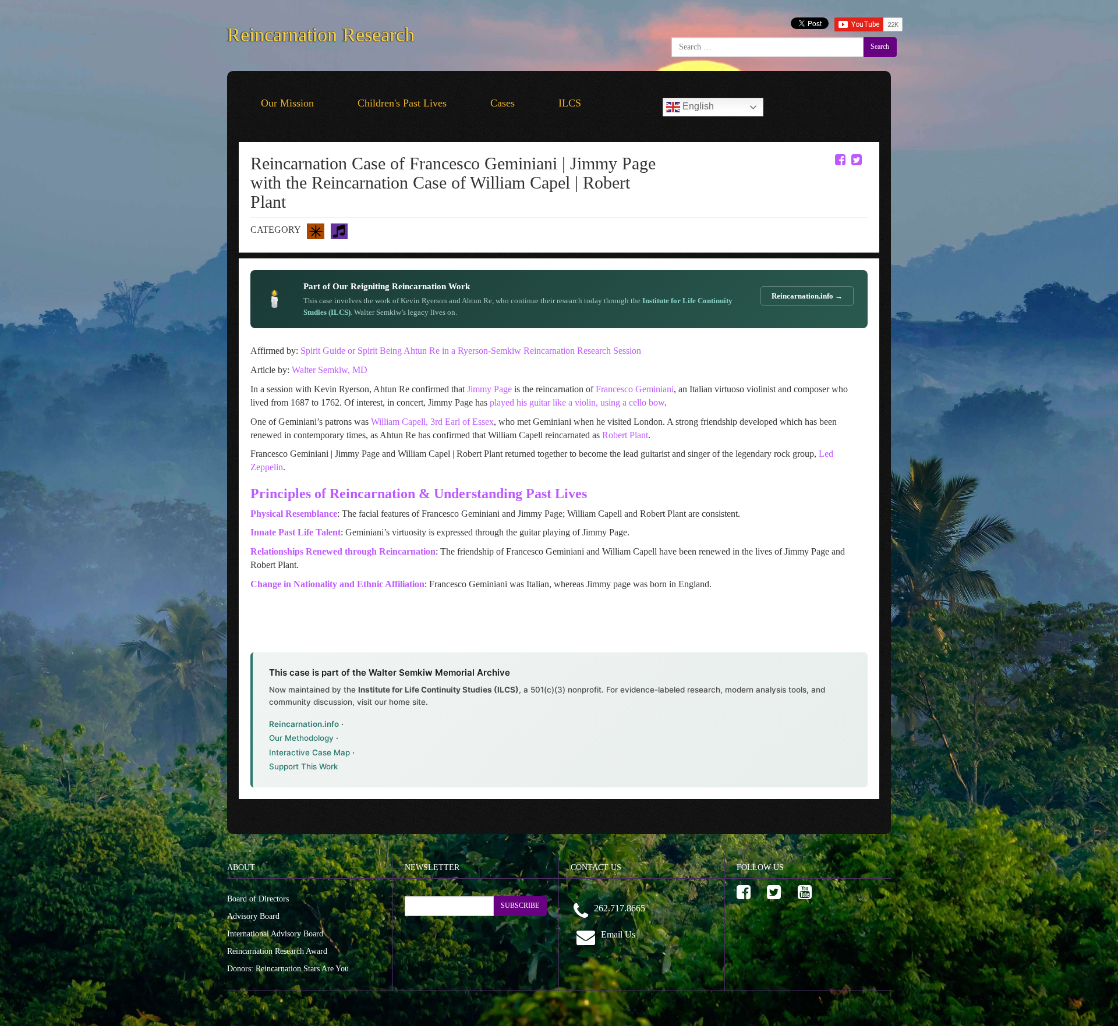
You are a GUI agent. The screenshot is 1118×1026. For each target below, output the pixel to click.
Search (880, 46)
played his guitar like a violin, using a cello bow (577, 402)
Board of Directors (258, 898)
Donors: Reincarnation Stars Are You (288, 968)
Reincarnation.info (304, 724)
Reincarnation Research (321, 32)
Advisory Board (253, 916)
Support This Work (303, 766)
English (697, 106)
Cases (502, 103)
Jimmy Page (489, 389)
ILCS (569, 103)
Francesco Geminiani (635, 389)
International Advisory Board (275, 933)
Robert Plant (625, 435)
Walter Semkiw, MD (329, 370)
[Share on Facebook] (840, 160)
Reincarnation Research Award (277, 951)
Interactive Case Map (309, 752)
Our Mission (287, 103)
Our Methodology (301, 738)
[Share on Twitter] (856, 160)
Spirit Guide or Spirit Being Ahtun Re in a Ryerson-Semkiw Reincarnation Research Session (470, 351)
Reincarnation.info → (807, 296)
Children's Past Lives (402, 103)
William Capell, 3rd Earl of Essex (432, 422)
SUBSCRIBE (520, 905)
